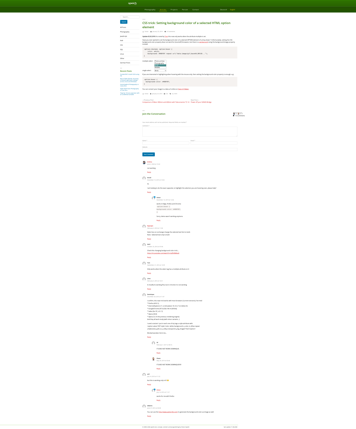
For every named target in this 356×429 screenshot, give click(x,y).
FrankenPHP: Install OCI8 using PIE (129, 75)
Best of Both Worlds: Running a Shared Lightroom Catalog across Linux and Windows (129, 80)
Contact (195, 10)
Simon (146, 31)
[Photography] (160, 63)
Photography (150, 10)
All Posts (123, 27)
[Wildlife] (160, 67)
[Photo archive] (160, 61)
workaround (203, 42)
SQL (121, 49)
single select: (146, 70)
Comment (146, 126)
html (175, 94)
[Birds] (160, 65)
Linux (122, 54)
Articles (163, 10)
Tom (166, 36)
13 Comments (171, 31)
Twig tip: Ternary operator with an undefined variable (129, 93)
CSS (121, 45)
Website (144, 147)
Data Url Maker (183, 89)
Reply (149, 172)
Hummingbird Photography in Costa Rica (129, 85)
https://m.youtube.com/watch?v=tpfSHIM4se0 (163, 253)
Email (193, 140)
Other (122, 58)
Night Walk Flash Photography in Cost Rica (129, 89)
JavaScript (123, 36)
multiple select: (147, 61)
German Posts (125, 63)
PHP (121, 41)
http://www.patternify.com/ (168, 412)
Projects (174, 10)
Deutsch (223, 10)
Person (185, 10)
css (173, 94)
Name (144, 140)
